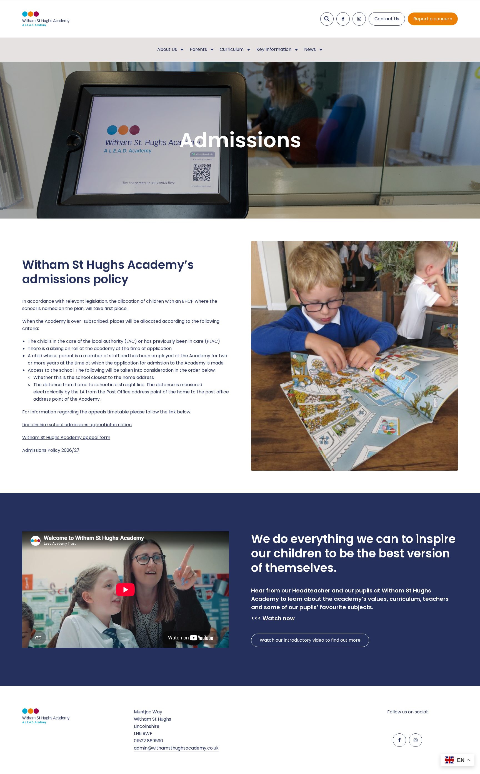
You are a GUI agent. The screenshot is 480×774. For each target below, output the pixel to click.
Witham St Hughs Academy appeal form (66, 437)
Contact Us (386, 19)
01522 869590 (148, 741)
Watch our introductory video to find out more (310, 640)
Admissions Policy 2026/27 (50, 450)
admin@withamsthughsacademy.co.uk (176, 748)
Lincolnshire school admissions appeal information (77, 424)
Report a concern (432, 19)
